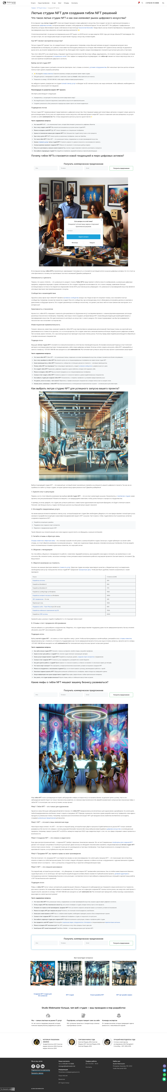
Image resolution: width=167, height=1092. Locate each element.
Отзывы (66, 3)
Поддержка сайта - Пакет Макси (42, 606)
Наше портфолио (43, 3)
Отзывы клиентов (37, 541)
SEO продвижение (38, 599)
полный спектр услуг (68, 83)
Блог (59, 3)
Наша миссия (63, 1076)
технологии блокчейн (85, 28)
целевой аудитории (121, 874)
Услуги (33, 3)
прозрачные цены (85, 570)
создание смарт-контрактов (86, 657)
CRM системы (44, 614)
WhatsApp (75, 242)
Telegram (92, 242)
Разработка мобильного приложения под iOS (46, 610)
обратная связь (50, 541)
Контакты (74, 3)
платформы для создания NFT (122, 842)
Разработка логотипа (39, 580)
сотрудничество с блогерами (82, 922)
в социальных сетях (59, 56)
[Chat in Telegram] (164, 1070)
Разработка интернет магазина (42, 595)
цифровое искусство (114, 829)
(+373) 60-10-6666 (152, 3)
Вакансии (62, 1079)
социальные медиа (67, 922)
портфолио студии (123, 496)
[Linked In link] (43, 1066)
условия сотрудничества (98, 67)
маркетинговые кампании (112, 922)
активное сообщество (71, 298)
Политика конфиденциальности (69, 1072)
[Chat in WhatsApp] (164, 1075)
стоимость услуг (43, 142)
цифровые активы (46, 25)
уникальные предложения (47, 818)
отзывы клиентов (48, 73)
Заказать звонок (37, 1073)
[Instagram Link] (38, 1066)
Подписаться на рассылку (40, 1070)
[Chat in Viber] (164, 1066)
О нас (54, 3)
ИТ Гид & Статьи (64, 1083)
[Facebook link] (33, 1066)
